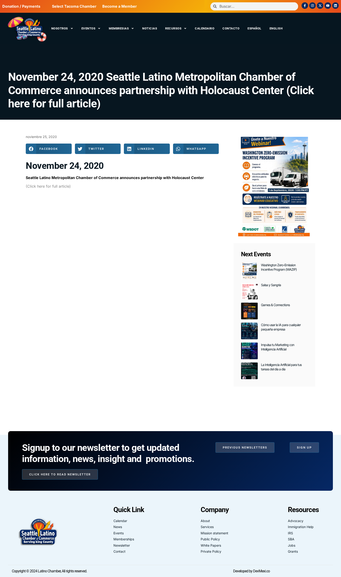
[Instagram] (312, 5)
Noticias (149, 28)
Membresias (119, 28)
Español (254, 28)
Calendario (204, 28)
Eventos (88, 28)
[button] (49, 149)
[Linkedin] (335, 5)
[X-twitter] (320, 5)
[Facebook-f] (305, 5)
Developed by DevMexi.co (251, 571)
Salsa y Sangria (271, 285)
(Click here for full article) (48, 186)
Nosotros (59, 28)
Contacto (230, 28)
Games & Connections (275, 305)
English (276, 28)
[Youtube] (328, 5)
